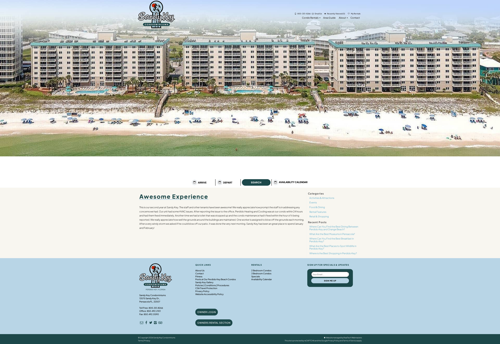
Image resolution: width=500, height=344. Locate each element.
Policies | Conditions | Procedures (212, 285)
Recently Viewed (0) (336, 13)
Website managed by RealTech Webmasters (344, 337)
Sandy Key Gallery (204, 282)
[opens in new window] (146, 323)
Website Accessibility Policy (209, 294)
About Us (199, 270)
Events (313, 202)
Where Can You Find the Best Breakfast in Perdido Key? (331, 240)
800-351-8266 (304, 13)
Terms (140, 340)
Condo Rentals (310, 17)
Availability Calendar (293, 182)
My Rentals (355, 13)
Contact (355, 17)
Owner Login (206, 312)
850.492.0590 (151, 314)
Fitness (198, 276)
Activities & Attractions (321, 197)
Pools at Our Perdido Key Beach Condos (215, 279)
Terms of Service (350, 340)
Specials (255, 276)
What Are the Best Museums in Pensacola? (332, 233)
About (342, 17)
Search (256, 182)
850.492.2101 (154, 311)
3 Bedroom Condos (261, 273)
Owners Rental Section (213, 322)
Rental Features (317, 211)
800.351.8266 (156, 307)
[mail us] (141, 323)
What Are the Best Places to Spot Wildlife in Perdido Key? (332, 247)
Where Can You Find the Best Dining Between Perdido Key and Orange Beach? (333, 228)
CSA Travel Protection (206, 288)
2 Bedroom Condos (261, 270)
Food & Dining (317, 207)
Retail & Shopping (319, 216)
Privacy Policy (202, 291)
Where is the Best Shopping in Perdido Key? (333, 253)
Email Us (318, 13)
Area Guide (329, 17)
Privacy (147, 340)
